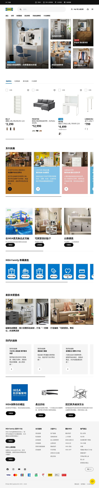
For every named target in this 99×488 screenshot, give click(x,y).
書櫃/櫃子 (83, 453)
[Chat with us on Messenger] (92, 481)
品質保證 (53, 443)
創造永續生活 (69, 440)
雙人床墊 (83, 433)
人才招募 (68, 436)
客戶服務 (53, 433)
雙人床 (82, 459)
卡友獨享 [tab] (34, 81)
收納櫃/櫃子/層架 (85, 440)
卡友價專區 (47, 16)
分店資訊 (59, 2)
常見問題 (53, 450)
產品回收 (53, 456)
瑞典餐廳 (68, 2)
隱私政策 (77, 484)
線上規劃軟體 (54, 440)
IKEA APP (68, 450)
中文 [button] (88, 469)
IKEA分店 (68, 443)
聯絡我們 (53, 446)
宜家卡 (39, 2)
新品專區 (27, 16)
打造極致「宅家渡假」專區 (62, 328)
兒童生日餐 (40, 276)
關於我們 (68, 433)
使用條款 (83, 484)
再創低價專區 (37, 16)
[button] (93, 175)
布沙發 (82, 436)
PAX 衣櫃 (83, 443)
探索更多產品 (84, 463)
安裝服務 (38, 443)
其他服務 (38, 450)
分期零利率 (82, 276)
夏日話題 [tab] (25, 81)
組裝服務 (38, 440)
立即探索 (39, 245)
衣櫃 (81, 446)
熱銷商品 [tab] (8, 81)
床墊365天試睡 (55, 453)
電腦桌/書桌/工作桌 (86, 450)
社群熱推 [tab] (17, 81)
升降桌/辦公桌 (84, 456)
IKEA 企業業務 (49, 2)
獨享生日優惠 (11, 276)
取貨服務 (38, 436)
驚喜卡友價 (54, 276)
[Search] (20, 9)
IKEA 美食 (68, 446)
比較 (10, 90)
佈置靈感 (19, 16)
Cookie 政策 (90, 484)
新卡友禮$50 (25, 276)
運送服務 (38, 433)
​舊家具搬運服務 (40, 446)
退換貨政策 (53, 436)
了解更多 (10, 245)
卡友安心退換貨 (67, 276)
